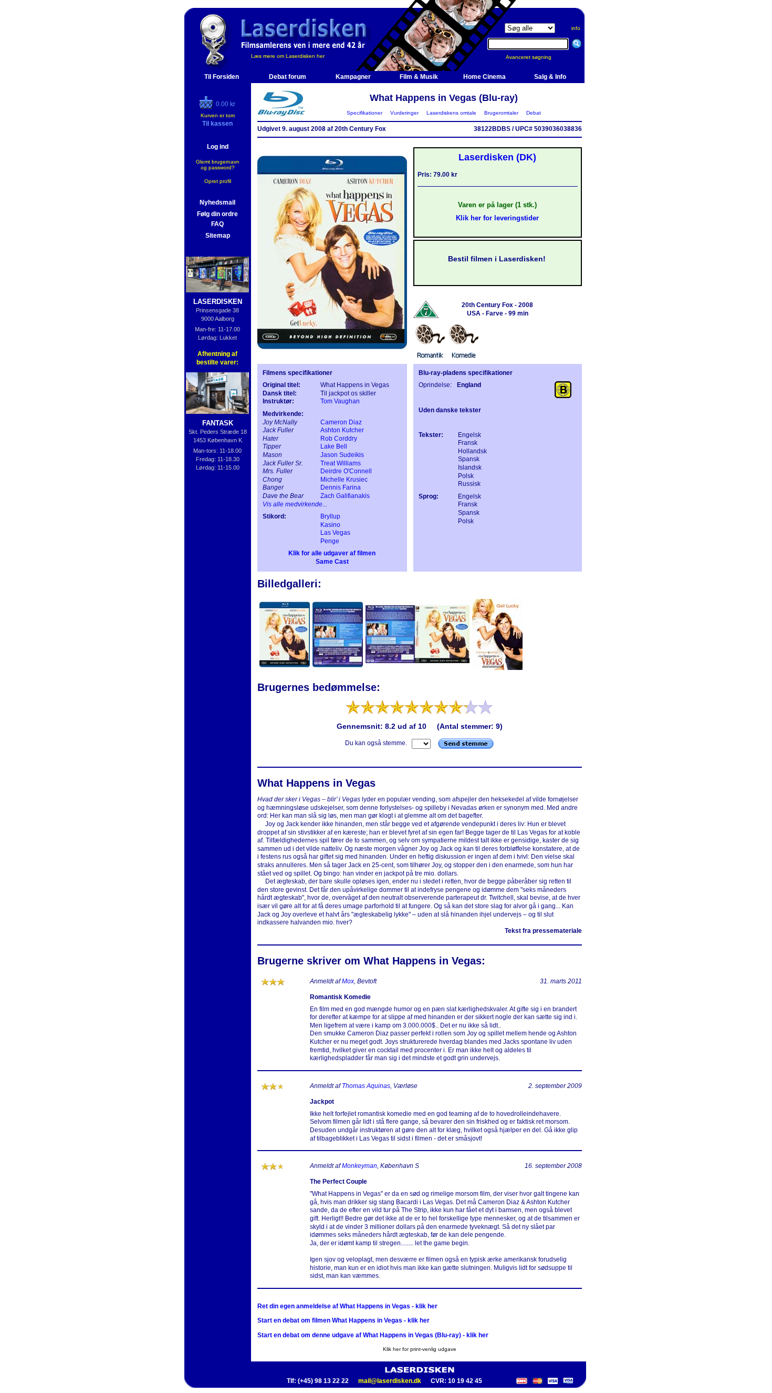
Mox (348, 981)
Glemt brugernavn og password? (217, 164)
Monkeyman (359, 1166)
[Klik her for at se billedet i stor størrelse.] (285, 669)
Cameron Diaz (341, 422)
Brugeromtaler (501, 113)
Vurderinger (404, 113)
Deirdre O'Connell (346, 471)
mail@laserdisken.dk (389, 1381)
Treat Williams (340, 463)
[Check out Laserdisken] (207, 106)
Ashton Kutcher (342, 430)
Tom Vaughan (340, 401)
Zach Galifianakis (345, 496)
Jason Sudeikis (342, 455)
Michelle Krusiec (344, 479)
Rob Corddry (338, 438)
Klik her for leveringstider (497, 218)
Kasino (330, 524)
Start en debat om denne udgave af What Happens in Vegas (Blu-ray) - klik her (372, 1335)
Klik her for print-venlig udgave (419, 1349)
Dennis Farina (340, 487)
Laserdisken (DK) (497, 157)
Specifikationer (364, 113)
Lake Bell (333, 446)
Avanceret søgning (535, 57)
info (575, 28)
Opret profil (217, 181)
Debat (533, 113)
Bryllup (330, 516)
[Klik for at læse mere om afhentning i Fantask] (217, 393)
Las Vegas (335, 532)
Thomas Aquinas (366, 1086)
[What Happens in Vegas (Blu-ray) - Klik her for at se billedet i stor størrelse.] (332, 355)
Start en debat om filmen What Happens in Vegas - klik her (343, 1320)
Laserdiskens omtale (451, 113)
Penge (329, 541)
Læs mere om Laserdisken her (288, 56)
